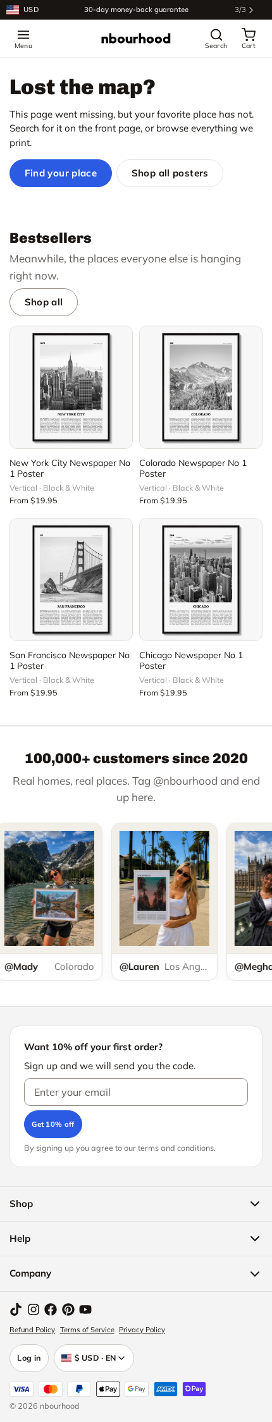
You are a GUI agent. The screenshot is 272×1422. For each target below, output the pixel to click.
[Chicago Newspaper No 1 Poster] (201, 579)
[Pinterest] (68, 1309)
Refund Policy (32, 1329)
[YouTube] (85, 1309)
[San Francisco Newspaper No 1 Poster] (71, 579)
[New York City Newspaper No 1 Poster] (71, 387)
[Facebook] (50, 1309)
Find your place (61, 173)
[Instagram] (33, 1309)
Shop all (44, 302)
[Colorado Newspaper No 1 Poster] (201, 387)
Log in (29, 1357)
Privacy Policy (142, 1329)
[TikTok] (15, 1309)
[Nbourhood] (136, 38)
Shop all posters (170, 173)
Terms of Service (87, 1329)
